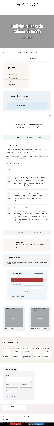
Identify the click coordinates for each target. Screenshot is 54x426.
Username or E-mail (17, 284)
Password (15, 288)
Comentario (20, 232)
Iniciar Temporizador (39, 424)
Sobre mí (5, 419)
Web (6, 390)
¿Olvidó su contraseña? (38, 273)
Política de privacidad (19, 417)
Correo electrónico (23, 384)
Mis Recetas (29, 417)
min (32, 424)
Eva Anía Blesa (37, 232)
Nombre (7, 384)
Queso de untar (15, 77)
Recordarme (27, 291)
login (18, 105)
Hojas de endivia (13, 74)
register (23, 105)
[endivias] (27, 208)
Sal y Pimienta (12, 84)
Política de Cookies (8, 417)
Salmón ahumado (15, 81)
